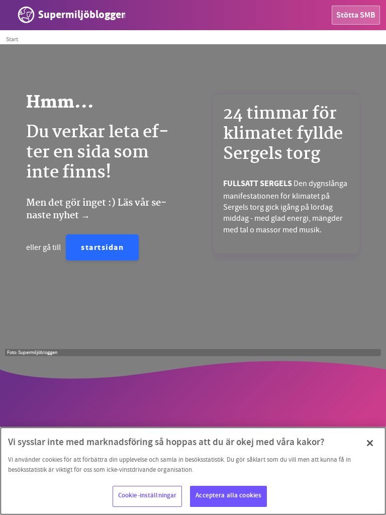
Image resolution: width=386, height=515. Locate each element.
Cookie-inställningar (147, 496)
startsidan (102, 248)
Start (12, 39)
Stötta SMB (355, 16)
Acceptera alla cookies (228, 496)
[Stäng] (370, 443)
